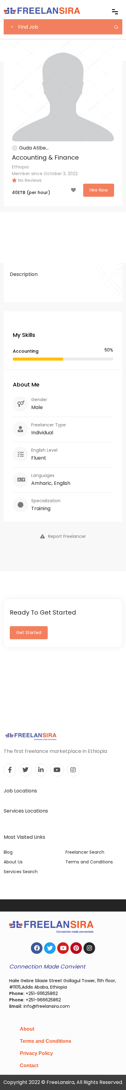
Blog (8, 852)
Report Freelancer (67, 536)
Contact (29, 1065)
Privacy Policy (36, 1053)
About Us (13, 862)
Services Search (21, 872)
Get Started (28, 633)
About (27, 1029)
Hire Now (99, 190)
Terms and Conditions (89, 862)
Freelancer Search (84, 852)
